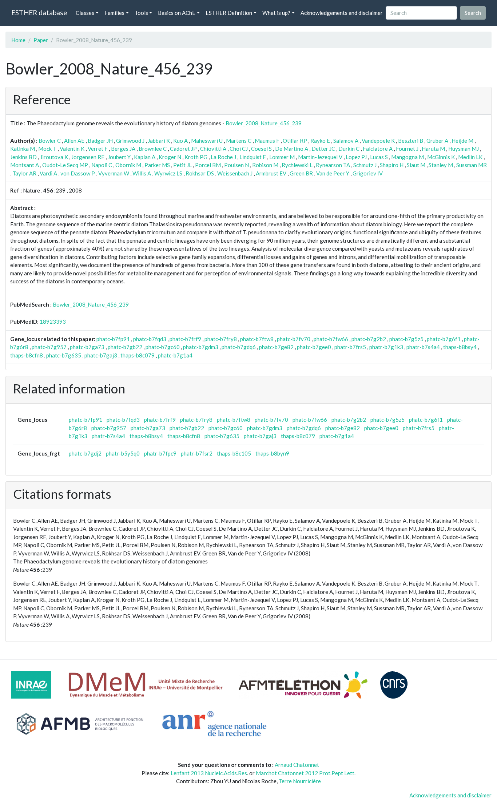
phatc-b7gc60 (163, 347)
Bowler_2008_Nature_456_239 (264, 123)
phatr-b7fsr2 (196, 453)
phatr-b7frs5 (350, 347)
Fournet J (407, 148)
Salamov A (345, 140)
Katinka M (22, 148)
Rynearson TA (333, 165)
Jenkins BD (23, 157)
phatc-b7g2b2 (368, 339)
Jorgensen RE (87, 157)
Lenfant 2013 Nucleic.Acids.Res (209, 773)
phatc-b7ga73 (87, 347)
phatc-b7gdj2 (85, 453)
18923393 (53, 321)
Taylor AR (24, 173)
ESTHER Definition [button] (229, 12)
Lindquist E (252, 157)
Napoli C (101, 165)
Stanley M (441, 165)
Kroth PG (195, 157)
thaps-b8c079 (137, 355)
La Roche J (223, 157)
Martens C (238, 140)
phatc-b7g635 (63, 355)
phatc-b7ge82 (276, 347)
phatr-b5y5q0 (123, 453)
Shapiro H (391, 165)
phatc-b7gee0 (314, 347)
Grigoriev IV (368, 173)
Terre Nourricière (300, 781)
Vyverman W (113, 173)
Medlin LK (470, 157)
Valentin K (72, 148)
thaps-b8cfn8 (26, 355)
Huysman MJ (463, 148)
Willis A (141, 173)
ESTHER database (39, 12)
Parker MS (157, 165)
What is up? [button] (276, 12)
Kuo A (180, 140)
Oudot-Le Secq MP (65, 165)
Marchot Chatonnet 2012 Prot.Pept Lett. (305, 773)
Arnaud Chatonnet (297, 764)
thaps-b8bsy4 (460, 347)
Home (18, 40)
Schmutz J (365, 165)
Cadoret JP (183, 148)
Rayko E (320, 140)
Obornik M (128, 165)
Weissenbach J (235, 173)
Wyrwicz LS (168, 173)
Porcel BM (208, 165)
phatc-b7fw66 (331, 339)
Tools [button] (141, 12)
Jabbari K (159, 140)
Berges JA (123, 148)
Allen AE (74, 140)
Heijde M (462, 140)
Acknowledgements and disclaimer (342, 12)
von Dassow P (77, 173)
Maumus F (267, 140)
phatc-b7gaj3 (100, 355)
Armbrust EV (271, 173)
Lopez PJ (356, 157)
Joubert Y (119, 157)
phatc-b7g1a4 (175, 355)
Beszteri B (410, 140)
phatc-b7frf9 (185, 339)
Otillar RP (295, 140)
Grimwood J (130, 140)
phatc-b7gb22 (125, 347)
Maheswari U (207, 140)
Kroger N (170, 157)
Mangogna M (407, 157)
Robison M (265, 165)
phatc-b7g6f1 (444, 339)
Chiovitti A (213, 148)
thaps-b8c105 (234, 453)
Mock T (47, 148)
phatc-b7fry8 (220, 339)
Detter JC (323, 148)
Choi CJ (239, 148)
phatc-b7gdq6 (239, 347)
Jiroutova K (54, 157)
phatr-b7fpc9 (160, 453)
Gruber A (437, 140)
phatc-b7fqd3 (149, 339)
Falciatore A (378, 148)
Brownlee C (153, 148)
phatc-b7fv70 (293, 339)
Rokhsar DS (200, 173)
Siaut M (416, 165)
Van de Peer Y (332, 173)
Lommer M (282, 157)
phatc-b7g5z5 (406, 339)
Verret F (98, 148)
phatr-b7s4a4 (423, 347)
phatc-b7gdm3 (200, 347)
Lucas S (379, 157)
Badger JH (100, 140)
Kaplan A (144, 157)
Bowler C (50, 140)
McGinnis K (441, 157)
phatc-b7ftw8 (257, 339)
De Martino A (291, 148)
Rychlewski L (297, 165)
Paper (40, 40)
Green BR (301, 173)
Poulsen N (236, 165)
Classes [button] (85, 12)
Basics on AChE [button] (176, 12)
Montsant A (24, 165)
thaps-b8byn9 (272, 453)
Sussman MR (471, 165)
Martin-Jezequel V (320, 157)
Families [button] (114, 12)
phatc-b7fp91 (113, 339)
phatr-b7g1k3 (386, 347)
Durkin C (348, 148)
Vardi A (48, 173)
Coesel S (261, 148)
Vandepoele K (378, 140)
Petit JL (182, 165)
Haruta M (433, 148)
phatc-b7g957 (49, 347)
